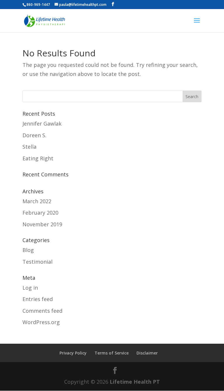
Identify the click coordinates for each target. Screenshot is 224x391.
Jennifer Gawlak (42, 123)
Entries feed (37, 299)
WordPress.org (41, 322)
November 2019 (42, 224)
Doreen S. (34, 135)
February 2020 (40, 212)
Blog (28, 249)
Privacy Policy (73, 353)
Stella (29, 146)
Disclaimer (147, 353)
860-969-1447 (38, 4)
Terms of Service (111, 353)
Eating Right (37, 158)
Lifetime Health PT (135, 381)
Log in (30, 287)
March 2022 (36, 201)
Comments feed (42, 310)
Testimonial (37, 261)
